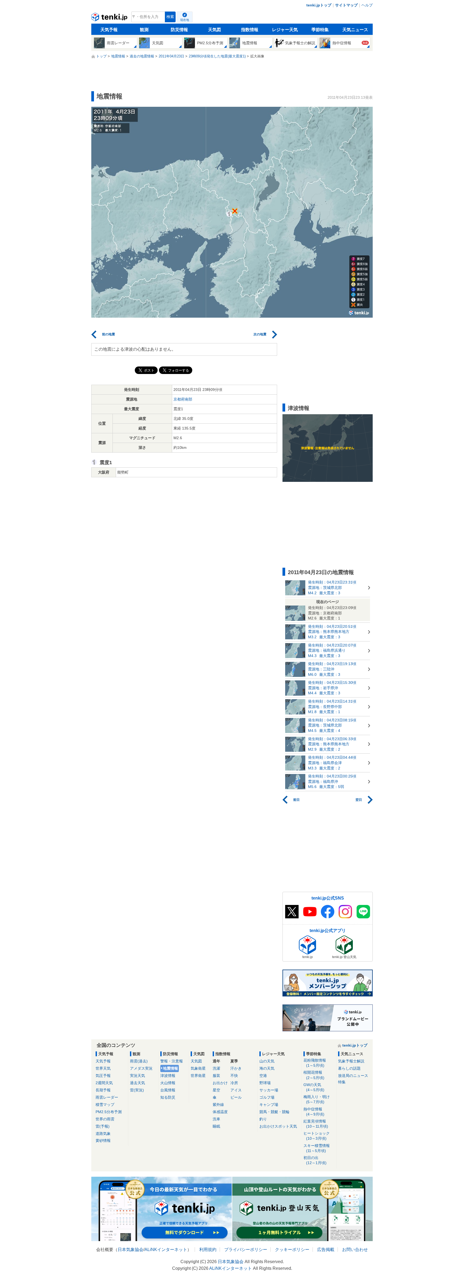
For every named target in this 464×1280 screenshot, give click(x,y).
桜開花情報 (313, 1075)
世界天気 (103, 1068)
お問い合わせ (355, 1249)
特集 (342, 1082)
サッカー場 (268, 1090)
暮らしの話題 (349, 1068)
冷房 (234, 1083)
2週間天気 (104, 1083)
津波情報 (167, 1075)
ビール (236, 1097)
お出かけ (220, 1083)
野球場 (265, 1083)
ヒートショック (316, 1135)
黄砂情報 (103, 1140)
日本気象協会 (130, 1249)
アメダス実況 (141, 1068)
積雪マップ (105, 1104)
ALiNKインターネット (165, 1249)
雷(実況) (137, 1090)
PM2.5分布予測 (109, 1112)
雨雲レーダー (107, 1097)
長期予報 (103, 1090)
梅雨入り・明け (316, 1099)
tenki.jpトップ (318, 5)
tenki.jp (110, 18)
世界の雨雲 (105, 1119)
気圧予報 (103, 1075)
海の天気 (266, 1068)
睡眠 (216, 1126)
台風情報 (167, 1090)
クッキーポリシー (292, 1249)
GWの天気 (313, 1087)
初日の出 (315, 1160)
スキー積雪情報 (316, 1148)
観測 (144, 29)
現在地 (184, 19)
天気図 (214, 29)
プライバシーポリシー (245, 1249)
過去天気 (137, 1083)
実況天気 (137, 1075)
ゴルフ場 (266, 1097)
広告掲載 (325, 1249)
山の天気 (266, 1061)
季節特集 (320, 29)
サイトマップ (346, 5)
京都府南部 (182, 399)
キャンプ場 (268, 1104)
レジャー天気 (285, 29)
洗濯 (216, 1068)
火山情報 (167, 1083)
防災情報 (179, 29)
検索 (170, 17)
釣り (263, 1119)
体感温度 (220, 1112)
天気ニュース (355, 29)
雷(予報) (103, 1126)
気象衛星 (198, 1068)
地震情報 (170, 1068)
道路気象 (103, 1133)
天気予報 (109, 29)
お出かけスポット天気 (278, 1126)
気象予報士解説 (351, 1061)
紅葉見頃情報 (315, 1123)
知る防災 (167, 1097)
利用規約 (207, 1249)
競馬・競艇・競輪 (274, 1112)
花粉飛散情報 (314, 1063)
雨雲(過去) (139, 1061)
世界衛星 (198, 1075)
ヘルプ (367, 5)
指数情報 (249, 29)
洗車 (216, 1119)
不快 (234, 1075)
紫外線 (218, 1104)
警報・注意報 (171, 1061)
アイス (236, 1090)
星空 (216, 1090)
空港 (263, 1075)
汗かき (236, 1068)
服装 (216, 1075)
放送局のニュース (353, 1075)
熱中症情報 (313, 1111)
